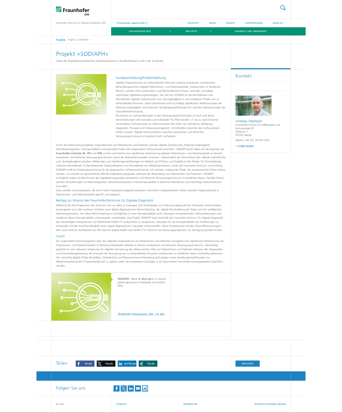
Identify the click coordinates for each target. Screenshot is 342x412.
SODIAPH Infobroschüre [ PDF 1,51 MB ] (143, 314)
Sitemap (121, 404)
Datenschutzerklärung (270, 404)
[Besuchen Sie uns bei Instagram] (145, 388)
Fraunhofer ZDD (140, 31)
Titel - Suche (283, 8)
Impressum (190, 404)
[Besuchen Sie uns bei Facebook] (117, 388)
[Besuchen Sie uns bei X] (124, 388)
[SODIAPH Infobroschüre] (83, 297)
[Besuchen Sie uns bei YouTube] (138, 388)
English (278, 23)
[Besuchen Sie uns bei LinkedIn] (131, 388)
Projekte (191, 31)
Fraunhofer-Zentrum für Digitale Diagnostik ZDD (81, 23)
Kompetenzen (254, 23)
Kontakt (193, 23)
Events (230, 23)
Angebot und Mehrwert (251, 31)
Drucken (247, 363)
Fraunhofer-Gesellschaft (131, 23)
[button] (85, 364)
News (212, 23)
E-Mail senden (246, 146)
